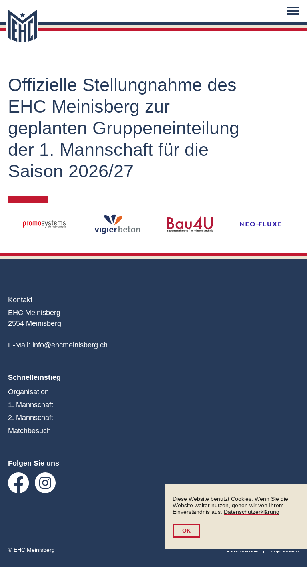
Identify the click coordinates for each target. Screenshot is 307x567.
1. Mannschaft (30, 405)
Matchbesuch (29, 431)
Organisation (28, 392)
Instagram (45, 483)
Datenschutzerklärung (251, 512)
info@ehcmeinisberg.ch (70, 345)
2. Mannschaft (30, 418)
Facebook (18, 483)
